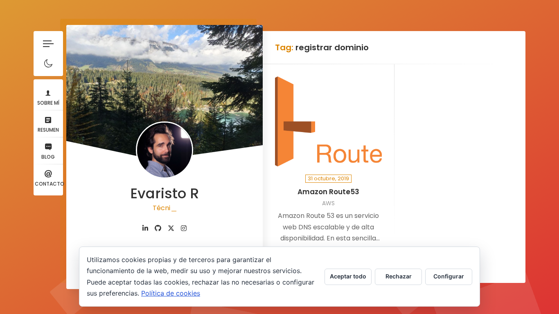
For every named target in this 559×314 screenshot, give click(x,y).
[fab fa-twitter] (171, 228)
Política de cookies (170, 293)
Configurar (448, 276)
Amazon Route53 (328, 192)
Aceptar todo (348, 276)
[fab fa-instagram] (184, 228)
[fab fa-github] (158, 228)
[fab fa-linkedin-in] (145, 228)
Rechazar (398, 276)
